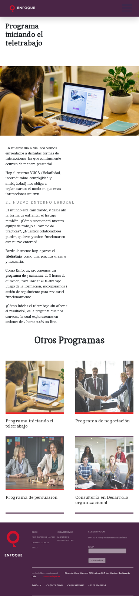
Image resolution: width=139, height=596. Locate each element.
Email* (91, 547)
